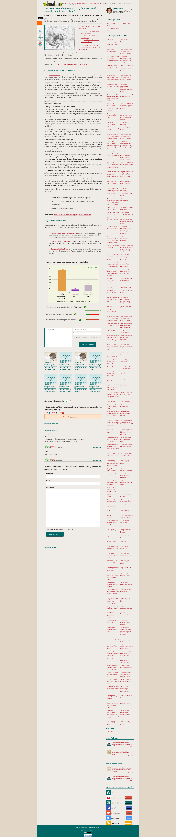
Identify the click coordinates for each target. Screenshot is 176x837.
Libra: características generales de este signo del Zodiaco (126, 325)
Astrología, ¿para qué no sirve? (126, 495)
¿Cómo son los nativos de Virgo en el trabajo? (112, 555)
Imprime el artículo (40, 38)
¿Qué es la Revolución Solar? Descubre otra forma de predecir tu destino (113, 256)
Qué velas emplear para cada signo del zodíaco (112, 115)
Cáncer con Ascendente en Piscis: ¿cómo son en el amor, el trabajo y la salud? (113, 239)
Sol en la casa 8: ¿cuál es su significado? (112, 208)
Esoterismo (67, 3)
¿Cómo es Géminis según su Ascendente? (126, 568)
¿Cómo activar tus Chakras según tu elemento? (125, 238)
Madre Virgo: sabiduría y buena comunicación (125, 264)
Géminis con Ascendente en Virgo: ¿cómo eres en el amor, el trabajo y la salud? (126, 59)
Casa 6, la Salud (125, 510)
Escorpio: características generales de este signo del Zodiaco (111, 281)
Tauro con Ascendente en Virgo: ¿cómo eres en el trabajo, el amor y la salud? (81, 388)
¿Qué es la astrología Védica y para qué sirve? (126, 455)
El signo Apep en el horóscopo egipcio (112, 561)
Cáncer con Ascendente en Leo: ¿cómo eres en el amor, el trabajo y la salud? (113, 41)
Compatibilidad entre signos (113, 29)
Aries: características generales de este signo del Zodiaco (126, 271)
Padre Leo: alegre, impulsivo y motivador (126, 666)
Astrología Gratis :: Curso (96, 3)
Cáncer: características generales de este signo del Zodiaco (126, 653)
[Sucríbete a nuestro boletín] (108, 802)
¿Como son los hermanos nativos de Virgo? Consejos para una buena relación (112, 462)
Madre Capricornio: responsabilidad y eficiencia (125, 439)
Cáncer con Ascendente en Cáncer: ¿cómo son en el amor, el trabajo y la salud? (113, 317)
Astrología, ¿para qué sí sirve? (112, 495)
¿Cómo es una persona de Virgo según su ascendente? (72, 215)
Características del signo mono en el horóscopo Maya (125, 674)
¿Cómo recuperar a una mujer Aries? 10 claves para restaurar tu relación (112, 272)
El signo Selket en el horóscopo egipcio (125, 307)
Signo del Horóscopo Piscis (126, 537)
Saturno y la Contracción (110, 516)
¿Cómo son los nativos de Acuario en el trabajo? (126, 722)
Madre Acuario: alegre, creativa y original (126, 516)
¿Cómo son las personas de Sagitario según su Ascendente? (113, 153)
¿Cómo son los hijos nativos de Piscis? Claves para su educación (112, 523)
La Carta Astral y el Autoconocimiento (112, 227)
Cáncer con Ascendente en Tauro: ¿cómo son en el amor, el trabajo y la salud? (126, 317)
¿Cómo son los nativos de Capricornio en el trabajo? (113, 653)
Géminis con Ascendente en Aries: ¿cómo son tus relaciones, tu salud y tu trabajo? (126, 230)
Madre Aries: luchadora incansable (126, 583)
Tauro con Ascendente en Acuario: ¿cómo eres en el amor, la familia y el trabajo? (50, 366)
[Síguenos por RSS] (108, 823)
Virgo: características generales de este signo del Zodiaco (112, 667)
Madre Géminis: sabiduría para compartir (124, 548)
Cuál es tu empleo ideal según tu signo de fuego (126, 639)
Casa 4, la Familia (111, 659)
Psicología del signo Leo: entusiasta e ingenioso (125, 475)
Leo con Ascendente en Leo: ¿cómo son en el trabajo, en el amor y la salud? (126, 289)
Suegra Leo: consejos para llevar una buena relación (126, 530)
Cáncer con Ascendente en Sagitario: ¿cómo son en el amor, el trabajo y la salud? (113, 126)
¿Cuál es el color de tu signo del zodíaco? (126, 393)
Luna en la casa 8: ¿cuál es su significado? (126, 367)
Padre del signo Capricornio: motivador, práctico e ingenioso (126, 523)
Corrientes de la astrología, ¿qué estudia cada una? (111, 489)
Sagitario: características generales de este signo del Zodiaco (111, 308)
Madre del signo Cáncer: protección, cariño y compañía (125, 712)
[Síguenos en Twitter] (108, 817)
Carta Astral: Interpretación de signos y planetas (70, 64)
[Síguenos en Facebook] (108, 807)
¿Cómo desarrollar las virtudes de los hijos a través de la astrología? (126, 422)
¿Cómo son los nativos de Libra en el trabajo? (126, 561)
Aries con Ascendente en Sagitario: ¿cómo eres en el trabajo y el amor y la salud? (113, 386)
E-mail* (48, 481)
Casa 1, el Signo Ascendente (124, 360)
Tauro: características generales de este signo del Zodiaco (126, 280)
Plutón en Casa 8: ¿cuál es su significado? (126, 213)
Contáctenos (92, 830)
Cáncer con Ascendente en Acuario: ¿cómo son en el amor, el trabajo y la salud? (126, 192)
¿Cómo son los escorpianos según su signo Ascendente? (112, 354)
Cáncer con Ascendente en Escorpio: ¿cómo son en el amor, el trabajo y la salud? (113, 714)
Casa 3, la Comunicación (124, 385)
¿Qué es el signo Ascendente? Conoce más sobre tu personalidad (126, 256)
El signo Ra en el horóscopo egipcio (125, 613)
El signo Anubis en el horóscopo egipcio (126, 575)
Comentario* (50, 487)
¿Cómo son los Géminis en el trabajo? (126, 607)
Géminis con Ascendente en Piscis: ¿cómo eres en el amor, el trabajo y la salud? (113, 135)
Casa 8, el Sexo (111, 367)
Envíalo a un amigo (40, 31)
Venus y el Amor (125, 379)
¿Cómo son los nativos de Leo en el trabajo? (112, 629)
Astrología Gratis (83, 3)
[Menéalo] (39, 23)
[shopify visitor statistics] (88, 835)
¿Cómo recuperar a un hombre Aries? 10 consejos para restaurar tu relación (113, 173)
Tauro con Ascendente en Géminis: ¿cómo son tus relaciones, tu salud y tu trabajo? (113, 423)
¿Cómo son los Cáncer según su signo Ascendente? (113, 568)
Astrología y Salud (125, 23)
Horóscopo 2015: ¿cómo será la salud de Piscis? (126, 599)
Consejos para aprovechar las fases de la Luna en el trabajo (112, 614)
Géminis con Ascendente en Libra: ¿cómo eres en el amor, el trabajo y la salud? (113, 165)
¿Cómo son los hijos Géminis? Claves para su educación (112, 439)
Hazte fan (128, 808)
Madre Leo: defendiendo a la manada (111, 430)
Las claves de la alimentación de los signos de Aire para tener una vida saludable (125, 631)
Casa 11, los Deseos (126, 505)
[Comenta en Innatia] (108, 792)
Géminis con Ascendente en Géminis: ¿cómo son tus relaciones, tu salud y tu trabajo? (113, 107)
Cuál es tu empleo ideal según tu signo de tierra (113, 646)
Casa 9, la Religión (112, 474)
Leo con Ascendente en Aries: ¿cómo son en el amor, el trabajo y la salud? (113, 298)
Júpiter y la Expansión (126, 488)
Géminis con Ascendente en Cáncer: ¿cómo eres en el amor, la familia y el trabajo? (113, 201)
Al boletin (109, 731)
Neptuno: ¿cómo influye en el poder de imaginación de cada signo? (112, 346)
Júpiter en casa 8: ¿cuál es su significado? (113, 213)
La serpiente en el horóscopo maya (125, 703)
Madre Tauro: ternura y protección (113, 246)
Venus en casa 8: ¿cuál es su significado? (126, 95)
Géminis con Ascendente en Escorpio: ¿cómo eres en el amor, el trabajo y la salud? (113, 77)
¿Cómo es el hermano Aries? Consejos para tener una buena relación (113, 576)
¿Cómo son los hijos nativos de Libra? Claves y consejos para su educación (113, 447)
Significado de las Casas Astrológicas (125, 354)
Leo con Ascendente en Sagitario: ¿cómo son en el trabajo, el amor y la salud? (112, 182)
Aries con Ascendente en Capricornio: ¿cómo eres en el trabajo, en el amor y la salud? (113, 414)
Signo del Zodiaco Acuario (112, 542)
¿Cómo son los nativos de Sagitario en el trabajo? (113, 696)
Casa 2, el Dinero (111, 401)
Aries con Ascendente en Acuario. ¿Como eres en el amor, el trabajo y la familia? (113, 338)
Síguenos (129, 813)
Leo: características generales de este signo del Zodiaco (125, 660)
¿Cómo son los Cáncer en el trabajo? (113, 621)
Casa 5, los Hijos (111, 330)
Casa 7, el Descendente (124, 542)
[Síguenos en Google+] (108, 812)
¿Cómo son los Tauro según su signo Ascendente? (112, 373)
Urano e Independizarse (111, 511)
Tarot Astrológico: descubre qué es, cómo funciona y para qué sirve (113, 592)
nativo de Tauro (54, 75)
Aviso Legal (83, 830)
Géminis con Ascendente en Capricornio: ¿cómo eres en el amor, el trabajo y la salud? (125, 155)
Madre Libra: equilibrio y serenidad (126, 469)
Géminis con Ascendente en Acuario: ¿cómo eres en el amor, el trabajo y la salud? (113, 145)
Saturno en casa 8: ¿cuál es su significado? (113, 218)
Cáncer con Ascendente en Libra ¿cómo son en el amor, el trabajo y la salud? (126, 135)
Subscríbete (128, 798)
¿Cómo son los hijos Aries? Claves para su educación (112, 548)
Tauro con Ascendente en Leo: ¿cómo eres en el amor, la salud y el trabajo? (95, 366)
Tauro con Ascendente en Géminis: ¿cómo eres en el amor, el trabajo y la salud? (95, 388)
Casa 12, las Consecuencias (111, 506)
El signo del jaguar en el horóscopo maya (126, 500)
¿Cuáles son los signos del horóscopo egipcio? (113, 687)
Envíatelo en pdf (40, 45)
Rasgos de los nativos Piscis (89, 45)
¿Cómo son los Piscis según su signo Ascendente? (126, 337)
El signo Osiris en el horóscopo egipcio (125, 680)
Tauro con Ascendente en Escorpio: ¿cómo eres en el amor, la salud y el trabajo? (65, 388)
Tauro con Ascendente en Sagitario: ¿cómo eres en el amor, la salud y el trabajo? (126, 173)
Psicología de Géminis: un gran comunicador (113, 454)
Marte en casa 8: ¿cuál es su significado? (126, 208)
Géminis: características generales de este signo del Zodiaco (111, 289)
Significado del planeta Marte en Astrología (125, 413)
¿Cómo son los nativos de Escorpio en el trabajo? (113, 584)
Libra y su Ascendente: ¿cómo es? (113, 379)
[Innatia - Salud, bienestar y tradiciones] (53, 3)
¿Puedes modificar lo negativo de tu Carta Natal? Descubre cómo (113, 264)
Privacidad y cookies (94, 827)
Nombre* (49, 474)
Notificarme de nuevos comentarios (60, 529)
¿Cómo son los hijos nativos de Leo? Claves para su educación (126, 646)
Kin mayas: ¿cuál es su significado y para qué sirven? (113, 86)
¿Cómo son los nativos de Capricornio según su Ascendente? (126, 346)
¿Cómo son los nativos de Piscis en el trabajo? (126, 461)
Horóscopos (75, 3)
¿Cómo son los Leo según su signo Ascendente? (112, 361)
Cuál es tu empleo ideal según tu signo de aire (113, 681)
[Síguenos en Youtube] (108, 797)
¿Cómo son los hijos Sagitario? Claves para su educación (126, 482)
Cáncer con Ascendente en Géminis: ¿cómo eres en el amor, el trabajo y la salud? (126, 126)
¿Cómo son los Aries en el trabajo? (126, 590)
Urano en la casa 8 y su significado (125, 199)
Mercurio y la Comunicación (124, 405)
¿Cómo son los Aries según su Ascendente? (113, 639)
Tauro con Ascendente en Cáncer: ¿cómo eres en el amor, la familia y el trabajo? (65, 366)
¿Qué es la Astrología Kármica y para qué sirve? (112, 674)
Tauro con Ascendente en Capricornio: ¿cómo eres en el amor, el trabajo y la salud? (50, 388)
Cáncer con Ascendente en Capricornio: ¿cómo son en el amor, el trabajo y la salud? (125, 299)
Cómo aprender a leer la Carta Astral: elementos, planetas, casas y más (113, 59)
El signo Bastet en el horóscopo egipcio (112, 607)
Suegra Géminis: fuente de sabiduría (112, 469)
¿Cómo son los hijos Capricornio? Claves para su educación (112, 482)
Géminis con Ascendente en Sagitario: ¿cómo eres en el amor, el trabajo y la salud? (126, 88)
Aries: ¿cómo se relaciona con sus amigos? (125, 622)
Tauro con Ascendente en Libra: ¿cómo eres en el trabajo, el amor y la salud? (81, 366)
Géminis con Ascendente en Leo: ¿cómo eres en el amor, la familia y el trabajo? (126, 144)
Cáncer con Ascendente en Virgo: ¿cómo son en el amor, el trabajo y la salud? (126, 76)
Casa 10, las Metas (126, 401)
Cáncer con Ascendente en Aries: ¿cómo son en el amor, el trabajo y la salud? (126, 50)
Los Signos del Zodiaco (124, 372)
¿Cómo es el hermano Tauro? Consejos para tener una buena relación (113, 704)
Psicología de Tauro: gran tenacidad (126, 696)
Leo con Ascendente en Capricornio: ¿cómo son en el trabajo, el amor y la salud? (113, 191)
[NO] (70, 401)
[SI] (85, 307)
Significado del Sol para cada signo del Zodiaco (112, 406)
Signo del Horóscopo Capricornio (112, 537)
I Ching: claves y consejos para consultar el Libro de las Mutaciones (125, 689)
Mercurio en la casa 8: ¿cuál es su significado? (113, 324)
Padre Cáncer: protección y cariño (112, 530)
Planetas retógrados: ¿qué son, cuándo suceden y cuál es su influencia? (126, 431)
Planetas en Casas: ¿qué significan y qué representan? (112, 67)
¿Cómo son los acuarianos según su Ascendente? (125, 555)
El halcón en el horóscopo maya (111, 500)
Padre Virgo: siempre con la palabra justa (126, 445)
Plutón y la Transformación (124, 331)
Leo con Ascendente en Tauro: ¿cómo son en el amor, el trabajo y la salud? (126, 220)
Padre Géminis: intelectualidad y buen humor (113, 722)
